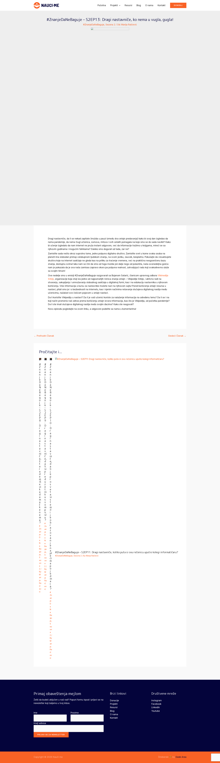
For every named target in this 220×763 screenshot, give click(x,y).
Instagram (156, 700)
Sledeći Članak (177, 336)
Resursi (128, 5)
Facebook (156, 704)
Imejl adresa (40, 723)
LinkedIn (155, 707)
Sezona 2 (110, 24)
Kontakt (161, 5)
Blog (138, 5)
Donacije (114, 700)
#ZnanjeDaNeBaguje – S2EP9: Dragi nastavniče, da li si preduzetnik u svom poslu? (45, 442)
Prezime (75, 712)
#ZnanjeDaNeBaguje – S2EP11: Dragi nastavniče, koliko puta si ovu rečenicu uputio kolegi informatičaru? (116, 552)
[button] (119, 5)
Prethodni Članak (44, 336)
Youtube (155, 711)
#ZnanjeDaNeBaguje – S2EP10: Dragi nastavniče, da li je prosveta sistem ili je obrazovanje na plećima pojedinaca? (51, 476)
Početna (102, 5)
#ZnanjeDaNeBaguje (93, 24)
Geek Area (181, 757)
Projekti (114, 5)
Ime (35, 712)
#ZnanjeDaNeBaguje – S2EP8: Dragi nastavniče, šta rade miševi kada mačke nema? (40, 443)
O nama (149, 5)
